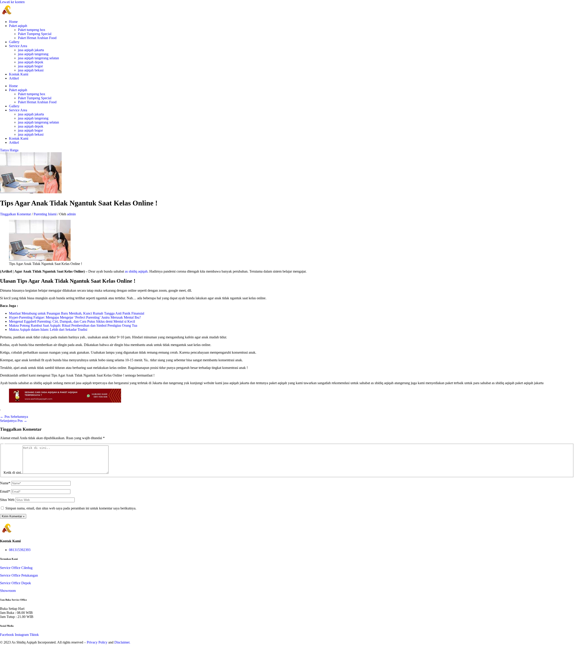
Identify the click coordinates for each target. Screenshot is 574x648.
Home (13, 22)
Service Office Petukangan (19, 575)
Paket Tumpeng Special (34, 34)
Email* (5, 491)
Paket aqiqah (18, 26)
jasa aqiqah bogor (30, 66)
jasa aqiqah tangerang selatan (38, 58)
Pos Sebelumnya (14, 417)
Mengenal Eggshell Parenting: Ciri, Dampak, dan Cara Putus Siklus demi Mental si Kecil (72, 321)
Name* (5, 483)
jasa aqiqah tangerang (33, 54)
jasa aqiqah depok (30, 62)
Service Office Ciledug (16, 568)
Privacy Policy (97, 642)
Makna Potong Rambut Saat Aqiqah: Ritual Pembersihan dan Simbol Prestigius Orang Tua (73, 325)
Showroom (8, 591)
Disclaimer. (122, 642)
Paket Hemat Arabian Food (37, 38)
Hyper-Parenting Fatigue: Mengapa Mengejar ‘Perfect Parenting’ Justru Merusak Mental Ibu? (75, 317)
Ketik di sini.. (13, 472)
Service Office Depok (15, 583)
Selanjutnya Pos (13, 421)
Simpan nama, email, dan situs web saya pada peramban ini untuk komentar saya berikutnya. (70, 508)
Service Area (18, 46)
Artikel (14, 78)
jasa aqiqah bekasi (30, 70)
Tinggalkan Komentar (15, 214)
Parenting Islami (45, 214)
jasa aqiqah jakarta (31, 50)
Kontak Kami (18, 74)
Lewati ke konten (12, 2)
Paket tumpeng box (31, 30)
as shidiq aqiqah (136, 271)
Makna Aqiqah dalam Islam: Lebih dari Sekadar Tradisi (48, 329)
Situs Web (7, 500)
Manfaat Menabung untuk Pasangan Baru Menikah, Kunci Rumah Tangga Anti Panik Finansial (76, 313)
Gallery (14, 42)
